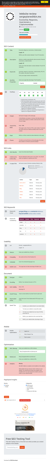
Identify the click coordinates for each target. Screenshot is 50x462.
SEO (28, 389)
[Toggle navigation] (45, 5)
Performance (30, 385)
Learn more (28, 4)
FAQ (20, 197)
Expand (42, 86)
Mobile (6, 386)
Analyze (6, 397)
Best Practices (30, 388)
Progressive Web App (31, 391)
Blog (21, 188)
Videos (21, 194)
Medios (21, 191)
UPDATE (26, 29)
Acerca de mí (22, 182)
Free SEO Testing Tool (9, 5)
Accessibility (30, 386)
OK (44, 2)
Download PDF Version (25, 37)
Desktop (7, 385)
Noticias (21, 185)
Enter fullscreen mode (25, 400)
